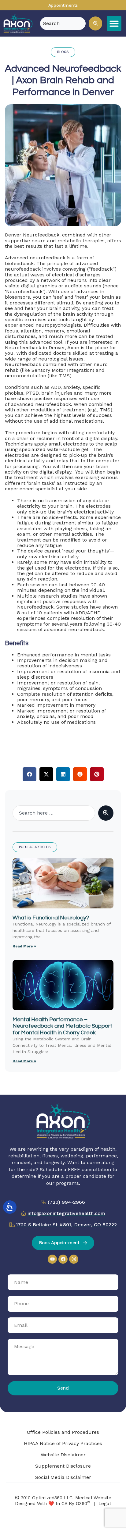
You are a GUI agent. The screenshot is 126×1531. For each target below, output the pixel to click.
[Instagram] (73, 1259)
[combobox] (54, 813)
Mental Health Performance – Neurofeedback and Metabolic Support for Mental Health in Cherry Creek (62, 1026)
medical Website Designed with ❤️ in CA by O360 (63, 1500)
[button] (95, 23)
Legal (104, 1503)
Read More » (24, 946)
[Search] (105, 813)
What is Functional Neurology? (51, 918)
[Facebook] (63, 1259)
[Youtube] (52, 1259)
